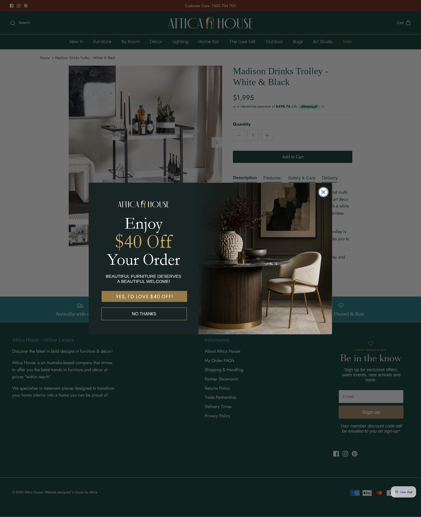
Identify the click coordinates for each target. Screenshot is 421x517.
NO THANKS (144, 314)
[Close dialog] (323, 192)
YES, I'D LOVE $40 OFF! (144, 296)
